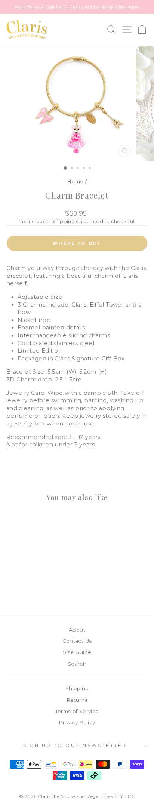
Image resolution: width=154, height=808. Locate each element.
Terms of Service (77, 711)
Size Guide (77, 652)
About (77, 630)
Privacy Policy (77, 722)
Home (75, 181)
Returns (77, 700)
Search (77, 664)
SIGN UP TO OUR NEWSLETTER (75, 745)
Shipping (63, 221)
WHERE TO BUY (77, 243)
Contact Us (77, 641)
